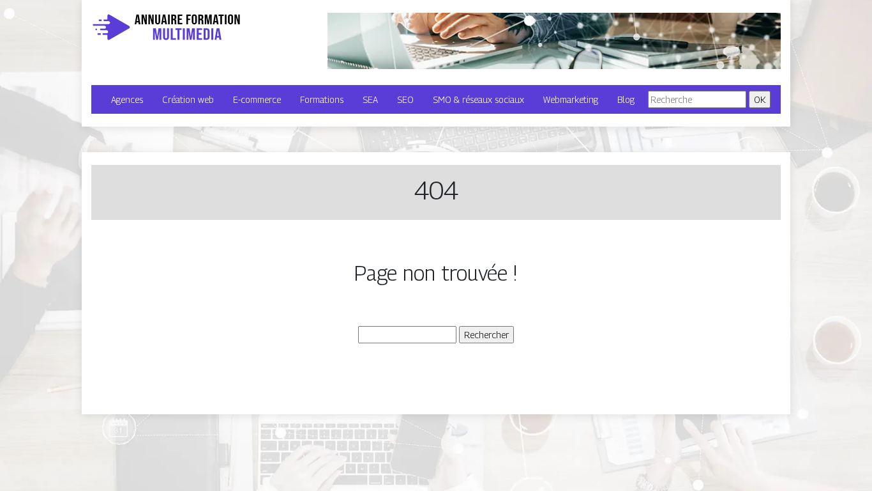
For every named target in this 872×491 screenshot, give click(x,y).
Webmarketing (570, 99)
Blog (626, 99)
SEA (370, 99)
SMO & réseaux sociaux (478, 99)
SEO (405, 99)
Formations (321, 99)
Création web (188, 99)
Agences (127, 99)
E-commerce (257, 99)
